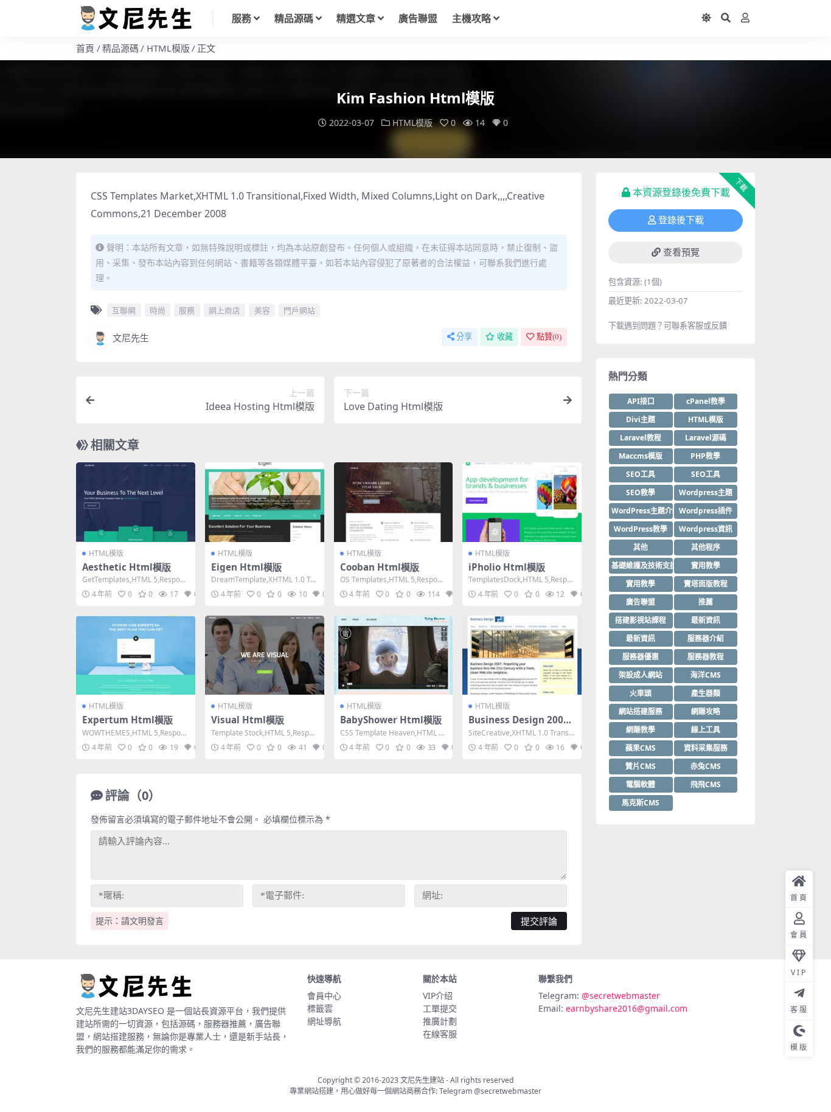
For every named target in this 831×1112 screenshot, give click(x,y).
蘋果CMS (640, 748)
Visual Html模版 (247, 720)
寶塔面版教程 (706, 584)
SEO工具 (640, 474)
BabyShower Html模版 (391, 720)
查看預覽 (681, 252)
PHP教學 (705, 456)
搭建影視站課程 (640, 620)
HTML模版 (168, 48)
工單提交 (440, 1008)
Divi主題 (640, 419)
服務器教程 (705, 657)
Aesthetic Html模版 (126, 567)
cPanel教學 (705, 401)
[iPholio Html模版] (522, 501)
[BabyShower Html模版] (393, 655)
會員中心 (324, 995)
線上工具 (705, 730)
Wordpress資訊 (705, 529)
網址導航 (324, 1021)
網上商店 (224, 310)
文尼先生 (131, 338)
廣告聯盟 (417, 18)
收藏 (505, 336)
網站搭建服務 (640, 711)
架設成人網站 (640, 675)
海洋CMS (705, 675)
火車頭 (641, 693)
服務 (241, 18)
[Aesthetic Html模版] (135, 501)
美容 (262, 310)
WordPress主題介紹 (642, 511)
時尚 (157, 310)
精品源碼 (293, 18)
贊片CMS (640, 766)
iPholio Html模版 (506, 567)
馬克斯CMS (640, 803)
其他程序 (705, 547)
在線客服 (440, 1034)
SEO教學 (640, 492)
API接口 (641, 401)
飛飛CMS (705, 784)
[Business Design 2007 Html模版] (522, 655)
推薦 (705, 602)
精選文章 (355, 18)
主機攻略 (471, 18)
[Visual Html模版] (264, 655)
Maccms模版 (640, 456)
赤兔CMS (705, 766)
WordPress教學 (640, 529)
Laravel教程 (640, 438)
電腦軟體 (640, 784)
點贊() (549, 336)
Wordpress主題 (705, 492)
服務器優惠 (640, 657)
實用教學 (705, 565)
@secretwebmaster (621, 995)
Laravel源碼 (705, 438)
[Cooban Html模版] (393, 501)
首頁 (85, 48)
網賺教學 (640, 730)
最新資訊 (705, 620)
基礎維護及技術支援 (642, 565)
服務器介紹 (705, 638)
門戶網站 (299, 310)
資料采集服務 (706, 748)
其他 (640, 547)
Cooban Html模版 (379, 567)
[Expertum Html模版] (135, 655)
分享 (464, 336)
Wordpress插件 (705, 511)
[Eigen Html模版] (264, 501)
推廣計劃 (440, 1021)
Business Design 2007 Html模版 (518, 725)
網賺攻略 (705, 711)
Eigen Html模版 (246, 567)
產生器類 (705, 693)
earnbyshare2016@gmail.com (626, 1008)
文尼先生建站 (422, 1080)
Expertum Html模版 (127, 720)
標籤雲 (320, 1008)
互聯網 (124, 310)
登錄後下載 (681, 220)
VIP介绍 (438, 995)
